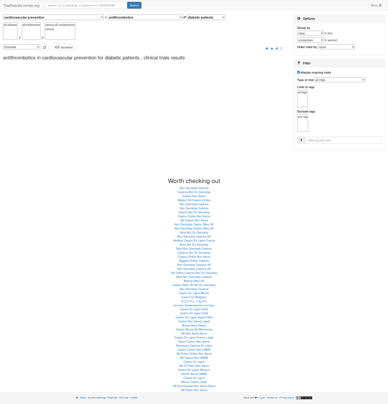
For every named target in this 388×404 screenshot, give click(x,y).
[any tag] (302, 117)
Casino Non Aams (194, 196)
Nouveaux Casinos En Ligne (194, 345)
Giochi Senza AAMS (194, 374)
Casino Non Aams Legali (194, 321)
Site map (123, 397)
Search (134, 5)
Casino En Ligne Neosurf (194, 370)
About (83, 397)
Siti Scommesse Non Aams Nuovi (194, 386)
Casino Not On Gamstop (194, 212)
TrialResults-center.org (21, 5)
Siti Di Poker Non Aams (194, 366)
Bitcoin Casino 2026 (194, 382)
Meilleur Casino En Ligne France (194, 240)
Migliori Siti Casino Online (194, 200)
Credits (134, 397)
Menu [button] (375, 5)
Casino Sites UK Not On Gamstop (194, 285)
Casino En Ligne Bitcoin (194, 293)
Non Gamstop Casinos (194, 188)
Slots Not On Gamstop (194, 232)
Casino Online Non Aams (194, 216)
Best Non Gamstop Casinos (194, 248)
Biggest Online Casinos (194, 261)
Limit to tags (306, 87)
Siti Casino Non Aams (194, 220)
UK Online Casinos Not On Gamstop (194, 273)
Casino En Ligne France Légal (194, 337)
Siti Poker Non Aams (194, 390)
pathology (101, 397)
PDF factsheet (64, 47)
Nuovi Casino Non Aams (194, 341)
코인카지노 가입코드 (194, 301)
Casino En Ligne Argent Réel (194, 317)
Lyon (262, 397)
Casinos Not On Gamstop (194, 192)
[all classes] (10, 25)
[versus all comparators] (60, 25)
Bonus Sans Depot (194, 325)
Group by (303, 28)
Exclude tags (306, 111)
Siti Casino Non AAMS (194, 358)
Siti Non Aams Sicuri (194, 333)
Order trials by (307, 47)
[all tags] (302, 92)
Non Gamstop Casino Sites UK (194, 224)
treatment (112, 397)
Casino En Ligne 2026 (194, 309)
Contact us (272, 397)
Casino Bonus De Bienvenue (194, 329)
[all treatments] (31, 25)
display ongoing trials (315, 72)
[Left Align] (45, 47)
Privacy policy (286, 397)
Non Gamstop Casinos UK (194, 236)
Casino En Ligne (194, 362)
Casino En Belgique (194, 297)
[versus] (60, 29)
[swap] (184, 17)
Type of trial (305, 80)
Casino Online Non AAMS (194, 349)
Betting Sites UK (194, 281)
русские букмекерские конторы (194, 305)
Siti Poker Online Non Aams (194, 353)
